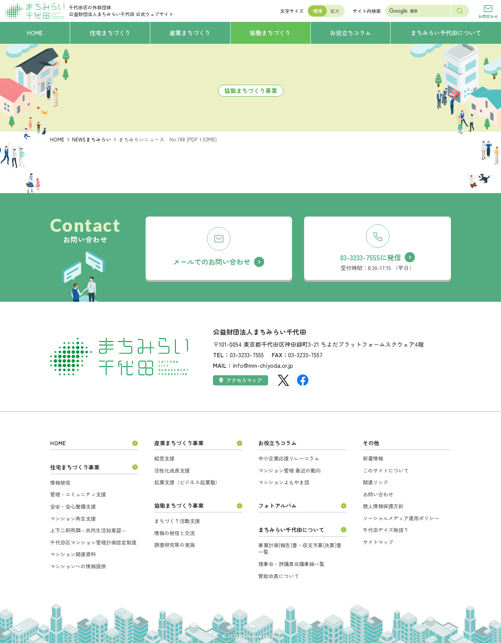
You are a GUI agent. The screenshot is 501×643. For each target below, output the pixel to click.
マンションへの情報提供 (78, 566)
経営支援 (164, 458)
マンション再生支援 (73, 518)
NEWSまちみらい (91, 139)
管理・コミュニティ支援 (78, 494)
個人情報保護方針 (383, 506)
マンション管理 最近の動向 (289, 470)
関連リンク (375, 482)
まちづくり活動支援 (177, 521)
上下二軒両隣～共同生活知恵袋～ (88, 530)
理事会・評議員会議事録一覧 (291, 564)
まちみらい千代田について (291, 530)
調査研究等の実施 (174, 544)
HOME (57, 139)
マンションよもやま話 (283, 482)
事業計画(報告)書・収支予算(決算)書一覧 (300, 548)
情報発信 (60, 482)
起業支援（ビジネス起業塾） (187, 482)
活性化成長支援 (172, 470)
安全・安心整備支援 (73, 506)
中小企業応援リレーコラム (288, 458)
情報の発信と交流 (174, 533)
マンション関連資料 (73, 554)
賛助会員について (278, 576)
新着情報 (373, 458)
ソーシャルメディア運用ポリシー (401, 518)
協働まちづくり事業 (179, 505)
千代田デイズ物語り (386, 530)
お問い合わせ (378, 494)
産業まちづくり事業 (179, 443)
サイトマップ (378, 542)
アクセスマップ (244, 380)
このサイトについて (386, 470)
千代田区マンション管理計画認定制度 (93, 542)
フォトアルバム (277, 505)
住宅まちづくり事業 (74, 467)
